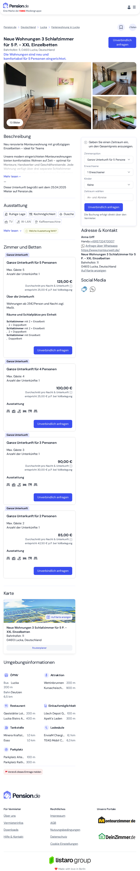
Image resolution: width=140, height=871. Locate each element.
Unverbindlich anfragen (122, 42)
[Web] (85, 289)
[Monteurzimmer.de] (116, 825)
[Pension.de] (16, 5)
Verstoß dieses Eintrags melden (24, 771)
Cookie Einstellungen (64, 844)
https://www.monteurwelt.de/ (100, 250)
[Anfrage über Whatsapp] (93, 289)
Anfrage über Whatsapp (101, 246)
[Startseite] (23, 794)
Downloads (11, 830)
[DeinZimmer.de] (116, 841)
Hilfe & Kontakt (13, 837)
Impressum (57, 816)
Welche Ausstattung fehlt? (42, 230)
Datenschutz (58, 837)
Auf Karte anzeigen (61, 617)
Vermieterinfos (13, 823)
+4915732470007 (102, 241)
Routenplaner (39, 647)
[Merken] (121, 27)
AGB (53, 823)
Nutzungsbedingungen (65, 830)
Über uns (10, 816)
